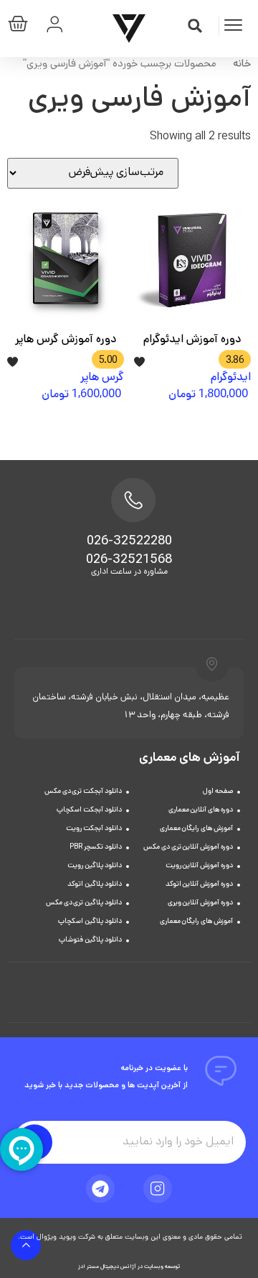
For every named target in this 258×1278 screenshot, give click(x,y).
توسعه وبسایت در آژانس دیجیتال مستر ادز (129, 1267)
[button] (195, 25)
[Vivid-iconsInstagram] (157, 1188)
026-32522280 (129, 542)
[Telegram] (100, 1188)
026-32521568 (129, 560)
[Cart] (21, 27)
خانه (242, 64)
